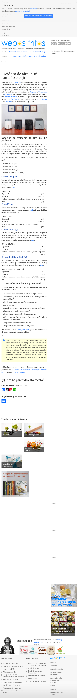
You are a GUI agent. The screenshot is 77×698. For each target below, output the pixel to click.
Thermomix (42, 92)
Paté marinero (32, 679)
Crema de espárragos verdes (12, 682)
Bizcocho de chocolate (10, 663)
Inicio (3, 48)
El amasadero (42, 650)
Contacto (53, 689)
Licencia (52, 685)
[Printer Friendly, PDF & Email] (4, 402)
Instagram (52, 43)
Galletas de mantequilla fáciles (13, 666)
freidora (22, 372)
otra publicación (23, 330)
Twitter (62, 43)
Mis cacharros (25, 370)
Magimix (33, 92)
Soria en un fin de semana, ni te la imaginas (29, 56)
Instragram (17, 82)
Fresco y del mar (33, 650)
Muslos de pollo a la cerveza (12, 688)
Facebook (55, 43)
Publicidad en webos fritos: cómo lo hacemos (56, 680)
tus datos (33, 9)
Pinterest (65, 43)
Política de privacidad (56, 669)
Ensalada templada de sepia (37, 681)
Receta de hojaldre (9, 669)
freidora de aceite (11, 97)
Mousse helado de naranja (36, 676)
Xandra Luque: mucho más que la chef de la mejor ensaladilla (27, 53)
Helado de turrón (33, 668)
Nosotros (53, 662)
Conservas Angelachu (51, 650)
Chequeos (20, 48)
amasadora (8, 94)
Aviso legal (53, 665)
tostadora (8, 101)
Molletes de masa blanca (11, 679)
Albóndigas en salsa (9, 672)
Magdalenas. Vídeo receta (11, 685)
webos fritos (23, 43)
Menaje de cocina (11, 48)
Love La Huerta (60, 650)
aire (16, 372)
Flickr (69, 43)
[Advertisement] (39, 67)
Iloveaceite (24, 650)
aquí (14, 187)
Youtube (59, 43)
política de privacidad (22, 11)
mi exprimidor (42, 99)
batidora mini (16, 99)
